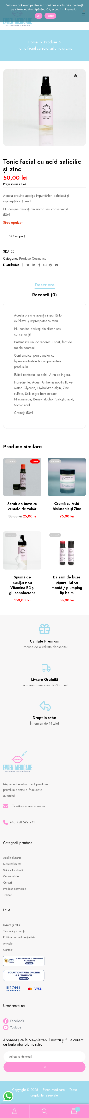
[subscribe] (44, 1067)
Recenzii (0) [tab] (44, 295)
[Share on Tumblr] (39, 265)
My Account (15, 1111)
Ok (39, 15)
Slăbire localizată (13, 870)
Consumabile (11, 876)
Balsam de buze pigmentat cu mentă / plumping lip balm (67, 585)
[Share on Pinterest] (51, 265)
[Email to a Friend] (56, 265)
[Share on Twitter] (28, 265)
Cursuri (7, 882)
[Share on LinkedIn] (34, 265)
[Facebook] (5, 1021)
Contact (7, 950)
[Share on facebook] (22, 265)
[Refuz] (84, 11)
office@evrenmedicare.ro (27, 806)
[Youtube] (5, 1027)
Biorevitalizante (12, 864)
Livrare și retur (11, 925)
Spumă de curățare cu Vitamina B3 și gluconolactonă (22, 585)
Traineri (7, 895)
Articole (7, 943)
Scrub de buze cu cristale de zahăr (22, 506)
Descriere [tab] (45, 285)
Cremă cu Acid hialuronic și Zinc (67, 506)
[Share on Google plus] (45, 265)
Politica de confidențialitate (19, 937)
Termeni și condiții (14, 931)
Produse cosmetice (33, 258)
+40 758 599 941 (22, 822)
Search (44, 1111)
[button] (76, 76)
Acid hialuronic (12, 858)
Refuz (50, 15)
